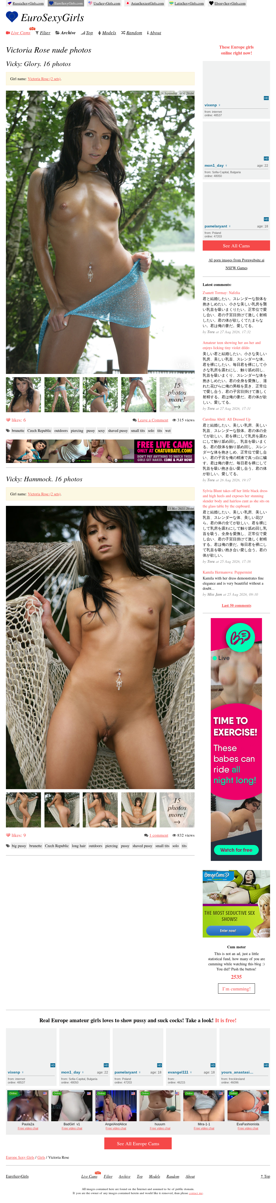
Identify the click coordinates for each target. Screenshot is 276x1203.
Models (109, 32)
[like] (8, 420)
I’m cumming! (236, 988)
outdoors (61, 430)
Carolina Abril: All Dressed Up (226, 419)
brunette (18, 430)
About (155, 32)
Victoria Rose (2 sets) (44, 78)
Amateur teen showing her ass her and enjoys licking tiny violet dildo (232, 345)
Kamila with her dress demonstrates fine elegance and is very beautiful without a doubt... (233, 583)
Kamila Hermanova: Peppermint (227, 572)
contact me (196, 1193)
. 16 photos (38, 63)
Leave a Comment (153, 419)
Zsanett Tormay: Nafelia (221, 292)
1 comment (158, 835)
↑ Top (265, 1176)
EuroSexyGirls (52, 16)
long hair (79, 845)
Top (89, 32)
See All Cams (236, 245)
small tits (138, 430)
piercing (77, 430)
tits (159, 430)
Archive (68, 32)
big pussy (19, 845)
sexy (101, 430)
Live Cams (20, 32)
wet (168, 430)
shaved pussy (118, 430)
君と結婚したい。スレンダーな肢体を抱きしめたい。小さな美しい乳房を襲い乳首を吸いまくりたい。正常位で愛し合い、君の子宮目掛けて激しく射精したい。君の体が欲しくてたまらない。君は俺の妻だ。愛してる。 (235, 312)
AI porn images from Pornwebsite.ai (236, 260)
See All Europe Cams (138, 1143)
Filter (45, 32)
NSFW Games (236, 267)
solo (151, 430)
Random (134, 32)
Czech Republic (39, 430)
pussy (91, 430)
